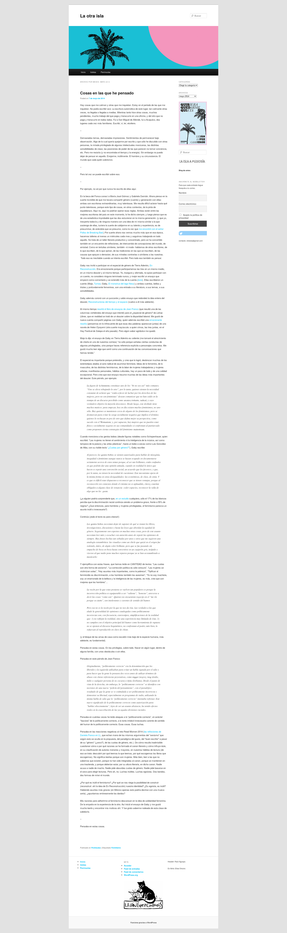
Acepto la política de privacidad (190, 216)
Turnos (97, 283)
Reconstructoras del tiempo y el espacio (108, 301)
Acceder (127, 865)
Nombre (182, 192)
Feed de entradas (132, 868)
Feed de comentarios (133, 871)
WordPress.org (131, 875)
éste (140, 279)
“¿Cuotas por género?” (118, 447)
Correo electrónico (187, 203)
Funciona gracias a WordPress (143, 922)
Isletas (93, 72)
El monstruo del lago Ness (121, 283)
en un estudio (122, 498)
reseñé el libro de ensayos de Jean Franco (117, 309)
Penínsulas (105, 72)
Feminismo (116, 847)
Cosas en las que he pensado (107, 93)
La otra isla (92, 15)
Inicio (83, 72)
